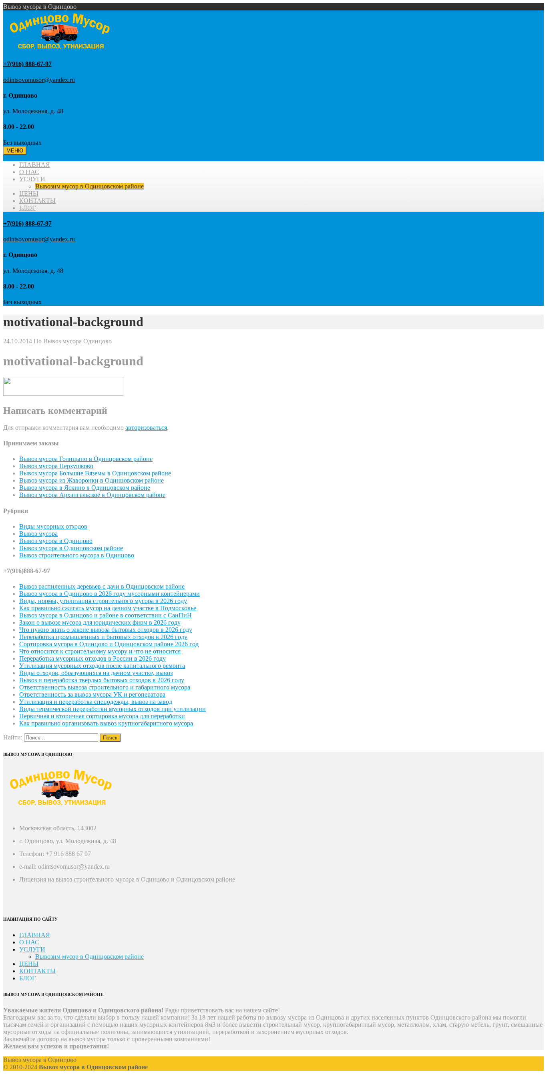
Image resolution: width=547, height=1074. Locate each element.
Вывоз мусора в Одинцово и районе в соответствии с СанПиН (105, 615)
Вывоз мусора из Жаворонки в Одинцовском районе (91, 480)
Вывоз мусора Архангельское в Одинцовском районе (92, 494)
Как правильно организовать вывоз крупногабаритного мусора (106, 723)
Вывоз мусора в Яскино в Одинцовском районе (84, 487)
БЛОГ (27, 207)
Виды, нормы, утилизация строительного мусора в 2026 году (103, 600)
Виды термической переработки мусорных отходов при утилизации (112, 708)
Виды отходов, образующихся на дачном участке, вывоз (96, 672)
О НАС (29, 171)
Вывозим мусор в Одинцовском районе (89, 186)
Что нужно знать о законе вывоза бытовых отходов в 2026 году (105, 629)
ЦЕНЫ (28, 193)
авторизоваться (146, 427)
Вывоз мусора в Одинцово (56, 540)
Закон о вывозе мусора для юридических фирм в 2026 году (100, 622)
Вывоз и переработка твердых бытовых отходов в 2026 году (101, 680)
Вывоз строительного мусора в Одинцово (76, 555)
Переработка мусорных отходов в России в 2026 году (92, 658)
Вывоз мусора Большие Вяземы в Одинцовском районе (95, 473)
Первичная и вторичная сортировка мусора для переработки (102, 716)
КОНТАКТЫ (37, 200)
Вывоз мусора (38, 533)
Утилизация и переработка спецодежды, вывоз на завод (95, 701)
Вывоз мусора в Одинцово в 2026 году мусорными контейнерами (109, 593)
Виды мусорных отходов (53, 526)
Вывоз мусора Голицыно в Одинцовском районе (86, 458)
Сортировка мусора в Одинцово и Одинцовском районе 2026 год (109, 644)
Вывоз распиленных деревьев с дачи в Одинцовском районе (102, 586)
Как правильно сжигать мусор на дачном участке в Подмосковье (107, 608)
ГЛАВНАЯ (34, 164)
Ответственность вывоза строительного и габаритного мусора (104, 687)
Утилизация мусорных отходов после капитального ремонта (102, 665)
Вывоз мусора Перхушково (56, 466)
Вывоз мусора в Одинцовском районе (71, 548)
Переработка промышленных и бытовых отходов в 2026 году (103, 636)
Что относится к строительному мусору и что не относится (100, 651)
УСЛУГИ (32, 179)
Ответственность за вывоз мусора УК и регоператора (92, 694)
